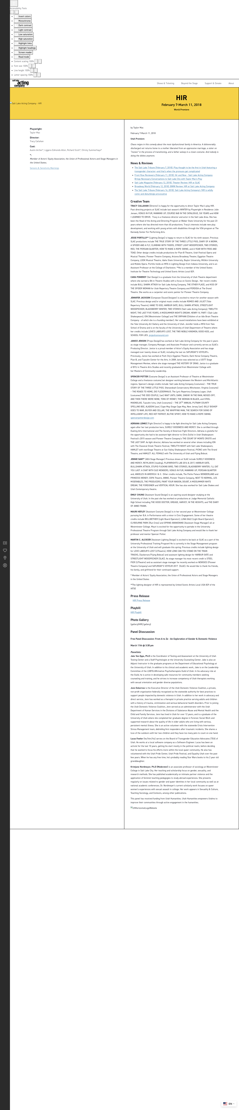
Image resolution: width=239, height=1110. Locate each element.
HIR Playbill (136, 612)
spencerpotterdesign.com (142, 417)
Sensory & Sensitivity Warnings (44, 168)
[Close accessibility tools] (17, 12)
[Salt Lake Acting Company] (19, 83)
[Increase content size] (40, 61)
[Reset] (12, 12)
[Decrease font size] (30, 66)
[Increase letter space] (39, 75)
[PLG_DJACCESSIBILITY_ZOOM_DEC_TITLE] (36, 61)
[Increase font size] (34, 66)
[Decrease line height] (32, 70)
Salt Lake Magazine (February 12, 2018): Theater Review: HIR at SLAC (167, 182)
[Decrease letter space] (35, 75)
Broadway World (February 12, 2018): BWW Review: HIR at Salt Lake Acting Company (174, 186)
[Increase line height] (35, 70)
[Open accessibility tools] (14, 3)
